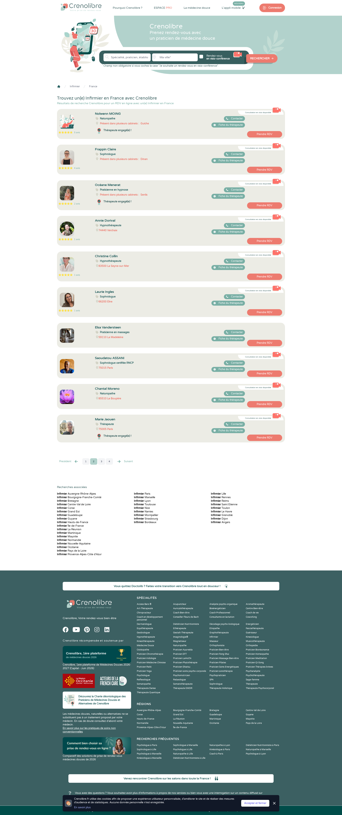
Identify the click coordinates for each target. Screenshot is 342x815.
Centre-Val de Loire (74, 504)
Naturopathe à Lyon (219, 745)
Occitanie (68, 547)
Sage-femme (252, 679)
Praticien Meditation (256, 658)
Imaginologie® (180, 637)
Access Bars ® (144, 604)
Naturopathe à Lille (183, 753)
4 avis (77, 168)
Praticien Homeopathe (257, 654)
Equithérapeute (145, 628)
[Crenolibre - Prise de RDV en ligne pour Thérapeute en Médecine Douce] (81, 7)
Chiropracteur (144, 612)
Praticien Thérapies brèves (259, 667)
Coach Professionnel (219, 612)
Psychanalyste (253, 671)
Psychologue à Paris (147, 745)
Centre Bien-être (254, 608)
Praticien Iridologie (146, 658)
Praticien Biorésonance (257, 649)
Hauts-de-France (72, 522)
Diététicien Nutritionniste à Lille (189, 758)
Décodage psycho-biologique (224, 624)
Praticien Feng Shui (219, 654)
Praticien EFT (180, 654)
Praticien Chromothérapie (150, 654)
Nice (142, 508)
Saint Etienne (224, 504)
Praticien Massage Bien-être (224, 658)
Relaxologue (179, 679)
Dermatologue (144, 624)
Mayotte (67, 536)
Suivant (128, 461)
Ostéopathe (143, 649)
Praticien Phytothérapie (185, 662)
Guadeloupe (69, 515)
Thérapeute (252, 684)
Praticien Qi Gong (255, 662)
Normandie (69, 540)
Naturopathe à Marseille (258, 749)
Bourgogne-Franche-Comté (79, 497)
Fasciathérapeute (255, 628)
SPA (211, 679)
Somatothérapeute (183, 684)
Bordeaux (145, 522)
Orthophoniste (216, 645)
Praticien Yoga (144, 671)
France (93, 86)
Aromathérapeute (255, 604)
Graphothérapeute (219, 632)
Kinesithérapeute (145, 641)
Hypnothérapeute (146, 637)
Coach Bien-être (181, 612)
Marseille (144, 497)
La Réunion (69, 529)
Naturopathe (179, 645)
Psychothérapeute (255, 675)
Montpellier (146, 515)
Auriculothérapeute (183, 608)
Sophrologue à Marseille (185, 745)
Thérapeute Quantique (148, 692)
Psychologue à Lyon (256, 753)
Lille (218, 493)
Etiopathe (214, 628)
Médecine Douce (145, 645)
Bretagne (68, 500)
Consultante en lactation (221, 617)
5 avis (77, 132)
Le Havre (221, 511)
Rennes (221, 497)
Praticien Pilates (217, 662)
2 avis (77, 204)
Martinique (69, 532)
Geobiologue (143, 632)
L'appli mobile (232, 8)
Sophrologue (215, 684)
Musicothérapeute (255, 641)
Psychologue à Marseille (149, 753)
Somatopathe (144, 684)
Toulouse (145, 504)
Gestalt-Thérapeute (183, 632)
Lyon (142, 500)
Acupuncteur (179, 604)
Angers (220, 522)
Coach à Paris (216, 753)
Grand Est (68, 511)
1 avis (77, 239)
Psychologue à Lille (182, 749)
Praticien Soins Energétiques (224, 667)
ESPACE (163, 8)
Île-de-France (70, 525)
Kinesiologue (252, 637)
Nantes (143, 511)
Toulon (220, 508)
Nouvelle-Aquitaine (73, 543)
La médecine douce (197, 8)
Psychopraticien (217, 675)
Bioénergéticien (217, 608)
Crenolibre (70, 618)
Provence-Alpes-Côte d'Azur (79, 554)
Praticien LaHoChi (182, 658)
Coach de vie (252, 612)
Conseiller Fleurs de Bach (186, 617)
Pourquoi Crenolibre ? (127, 8)
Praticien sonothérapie (221, 671)
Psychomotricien (181, 675)
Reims (220, 500)
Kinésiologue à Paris (219, 749)
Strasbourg (146, 518)
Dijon (219, 518)
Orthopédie (252, 645)
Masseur (213, 641)
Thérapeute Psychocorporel (260, 688)
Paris (142, 493)
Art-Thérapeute (145, 608)
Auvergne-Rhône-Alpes (76, 493)
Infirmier (75, 86)
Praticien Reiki (144, 667)
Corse (66, 508)
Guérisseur (251, 632)
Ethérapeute (179, 628)
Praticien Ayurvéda (183, 649)
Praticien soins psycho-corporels (189, 671)
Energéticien (252, 624)
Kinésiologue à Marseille (149, 758)
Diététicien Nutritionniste (186, 624)
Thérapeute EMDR (182, 688)
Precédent (65, 461)
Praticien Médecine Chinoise (151, 662)
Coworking (251, 617)
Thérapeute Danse (146, 688)
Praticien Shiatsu (181, 667)
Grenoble (222, 515)
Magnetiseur (179, 641)
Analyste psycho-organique (223, 604)
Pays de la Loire (71, 550)
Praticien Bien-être (219, 649)
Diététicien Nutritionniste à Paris (262, 745)
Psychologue (143, 675)
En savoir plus (82, 807)
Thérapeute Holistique (220, 688)
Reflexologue (143, 679)
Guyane (67, 518)
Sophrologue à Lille (146, 749)
